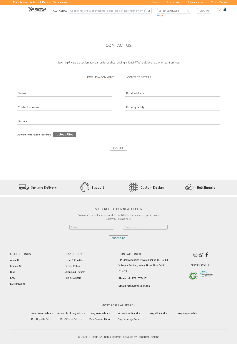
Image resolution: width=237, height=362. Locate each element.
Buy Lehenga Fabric (129, 319)
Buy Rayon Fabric (188, 313)
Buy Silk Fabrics (158, 313)
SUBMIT (118, 148)
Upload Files (64, 134)
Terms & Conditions (75, 260)
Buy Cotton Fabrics (42, 313)
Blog (12, 272)
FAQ (12, 277)
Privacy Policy (72, 266)
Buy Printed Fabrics (129, 313)
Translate (174, 15)
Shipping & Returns (74, 272)
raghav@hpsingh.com (139, 286)
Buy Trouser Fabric (100, 319)
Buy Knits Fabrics (100, 313)
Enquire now (195, 2)
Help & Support (72, 277)
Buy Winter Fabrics (71, 319)
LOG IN (204, 10)
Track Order (219, 2)
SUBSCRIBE (118, 238)
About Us (15, 260)
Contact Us (16, 266)
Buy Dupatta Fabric (42, 319)
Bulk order (173, 2)
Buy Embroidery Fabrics (71, 313)
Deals (155, 2)
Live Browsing (17, 283)
